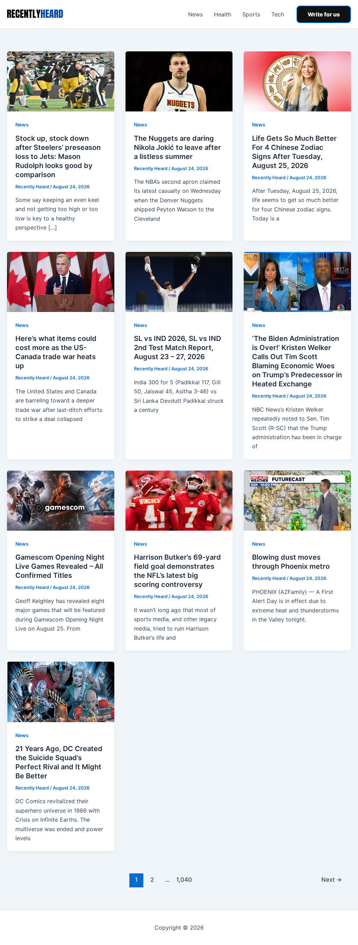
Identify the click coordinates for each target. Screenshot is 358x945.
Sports (251, 14)
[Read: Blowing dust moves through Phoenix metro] (297, 499)
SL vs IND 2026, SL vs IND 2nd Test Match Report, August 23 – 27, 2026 (177, 347)
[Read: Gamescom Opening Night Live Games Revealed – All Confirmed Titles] (60, 499)
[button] (323, 14)
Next (331, 879)
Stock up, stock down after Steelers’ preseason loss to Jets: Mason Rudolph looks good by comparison (58, 156)
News (195, 14)
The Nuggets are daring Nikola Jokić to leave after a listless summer (177, 147)
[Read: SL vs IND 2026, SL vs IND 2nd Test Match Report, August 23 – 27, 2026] (179, 281)
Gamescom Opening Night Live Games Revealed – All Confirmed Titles (60, 566)
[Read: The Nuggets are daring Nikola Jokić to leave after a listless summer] (179, 81)
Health (222, 14)
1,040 (183, 879)
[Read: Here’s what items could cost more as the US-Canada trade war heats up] (60, 281)
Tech (277, 14)
